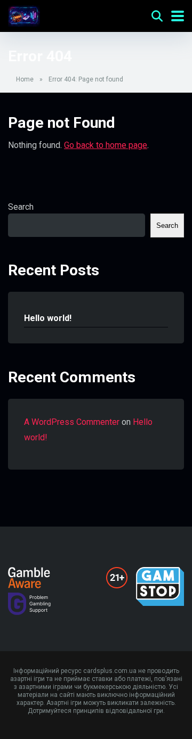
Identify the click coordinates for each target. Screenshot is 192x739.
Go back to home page (105, 145)
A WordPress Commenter (71, 422)
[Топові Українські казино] (24, 15)
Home (25, 79)
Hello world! (47, 318)
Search (21, 207)
